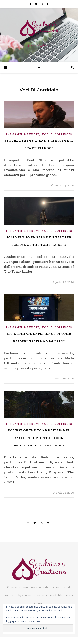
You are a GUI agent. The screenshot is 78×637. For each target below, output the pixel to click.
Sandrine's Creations (35, 595)
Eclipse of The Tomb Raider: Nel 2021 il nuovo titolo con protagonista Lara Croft (39, 437)
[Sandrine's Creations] (39, 28)
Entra (59, 587)
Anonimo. (39, 603)
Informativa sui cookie (29, 621)
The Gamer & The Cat (22, 134)
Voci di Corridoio (57, 134)
